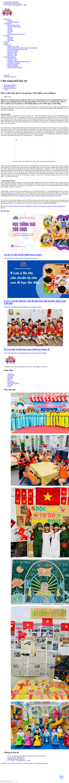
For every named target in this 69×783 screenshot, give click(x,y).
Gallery (6, 43)
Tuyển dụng (10, 40)
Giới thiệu (10, 20)
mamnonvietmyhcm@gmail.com (12, 3)
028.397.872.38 (11, 757)
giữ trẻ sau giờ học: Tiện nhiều (22, 206)
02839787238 (7, 2)
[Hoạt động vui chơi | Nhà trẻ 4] (37, 726)
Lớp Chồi (10, 31)
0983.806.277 (20, 757)
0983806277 (16, 2)
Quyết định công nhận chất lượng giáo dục (18, 61)
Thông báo (10, 37)
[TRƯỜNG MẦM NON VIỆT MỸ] (7, 16)
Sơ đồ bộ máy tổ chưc (13, 22)
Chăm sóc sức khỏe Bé (10, 85)
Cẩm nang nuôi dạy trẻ (10, 88)
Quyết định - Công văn (13, 63)
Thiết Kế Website (40, 763)
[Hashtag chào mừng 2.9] (37, 653)
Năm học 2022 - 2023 (13, 46)
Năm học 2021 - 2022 (13, 25)
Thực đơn (6, 41)
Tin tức (6, 89)
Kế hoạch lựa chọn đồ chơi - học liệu (17, 49)
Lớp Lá (9, 32)
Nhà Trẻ (9, 28)
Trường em (7, 19)
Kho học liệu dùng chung (14, 26)
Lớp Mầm (10, 29)
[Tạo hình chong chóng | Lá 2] (37, 460)
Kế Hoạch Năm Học (12, 51)
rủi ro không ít (34, 206)
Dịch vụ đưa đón (9, 206)
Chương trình (7, 23)
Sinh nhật (9, 38)
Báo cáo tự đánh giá (12, 64)
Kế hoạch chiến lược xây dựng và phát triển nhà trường (22, 48)
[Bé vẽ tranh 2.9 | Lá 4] (37, 582)
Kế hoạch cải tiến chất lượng (15, 67)
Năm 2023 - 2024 (12, 54)
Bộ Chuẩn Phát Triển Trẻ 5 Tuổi (16, 34)
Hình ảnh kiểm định (12, 66)
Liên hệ (9, 386)
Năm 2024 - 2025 (12, 52)
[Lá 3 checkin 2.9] (37, 522)
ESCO (46, 763)
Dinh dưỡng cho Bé (9, 86)
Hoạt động (7, 35)
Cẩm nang (10, 384)
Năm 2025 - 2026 (12, 55)
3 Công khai (7, 44)
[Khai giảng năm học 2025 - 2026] (37, 413)
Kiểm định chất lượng (10, 57)
